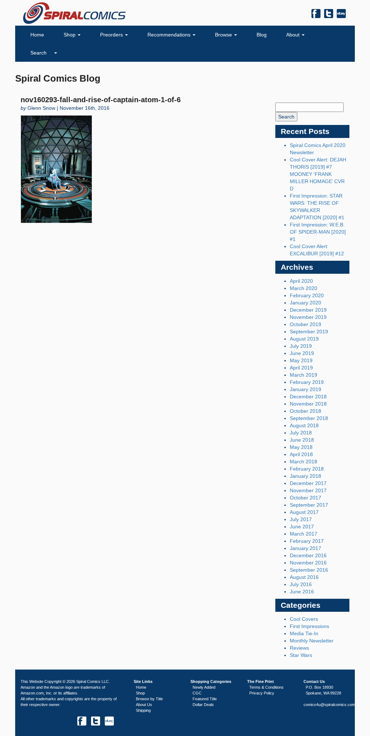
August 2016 (304, 577)
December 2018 (308, 396)
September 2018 (309, 418)
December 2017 (308, 483)
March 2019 (303, 375)
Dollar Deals (203, 704)
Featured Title (205, 699)
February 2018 (307, 469)
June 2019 (302, 353)
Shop (70, 35)
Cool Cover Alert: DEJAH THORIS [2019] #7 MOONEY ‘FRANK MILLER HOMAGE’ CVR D (318, 174)
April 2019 (301, 368)
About (293, 35)
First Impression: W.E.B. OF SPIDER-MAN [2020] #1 (318, 232)
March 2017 (303, 534)
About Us (144, 704)
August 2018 (304, 425)
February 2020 (307, 295)
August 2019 (304, 339)
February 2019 (307, 382)
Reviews (299, 648)
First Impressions (309, 626)
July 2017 (301, 519)
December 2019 (308, 310)
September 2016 (309, 570)
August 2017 (304, 512)
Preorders (112, 35)
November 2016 (308, 563)
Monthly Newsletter (312, 641)
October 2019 (305, 324)
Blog (262, 35)
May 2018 (301, 447)
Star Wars (301, 655)
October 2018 (305, 411)
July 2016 (301, 584)
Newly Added (204, 687)
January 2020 (305, 303)
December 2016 (308, 555)
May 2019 (301, 360)
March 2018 (303, 461)
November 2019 (308, 317)
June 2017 (302, 526)
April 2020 (301, 281)
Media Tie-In (304, 633)
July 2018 (301, 433)
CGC (197, 693)
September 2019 (309, 331)
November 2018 (308, 404)
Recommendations (169, 35)
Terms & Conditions (266, 687)
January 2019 (305, 389)
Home (37, 35)
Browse (224, 35)
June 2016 (302, 591)
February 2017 (307, 541)
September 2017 (309, 505)
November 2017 (308, 490)
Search (39, 53)
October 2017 (305, 498)
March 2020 (303, 288)
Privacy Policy (261, 693)
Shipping (143, 710)
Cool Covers (304, 619)
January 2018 (305, 476)
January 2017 (305, 548)
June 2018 (302, 440)
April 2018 (301, 454)
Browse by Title (149, 699)
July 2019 (301, 346)
